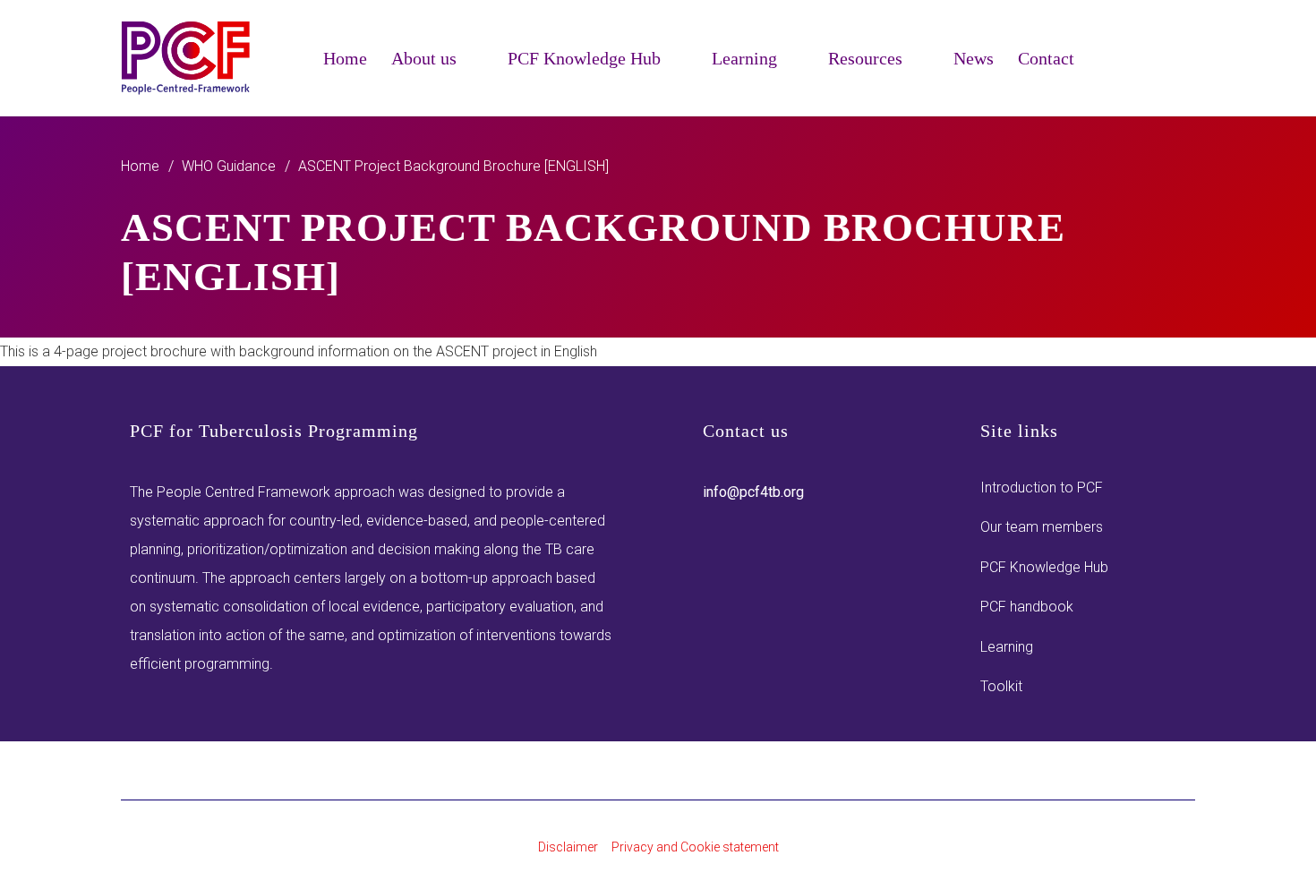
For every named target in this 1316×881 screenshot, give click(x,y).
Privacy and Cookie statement (695, 847)
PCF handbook (1026, 606)
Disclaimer (568, 847)
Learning (1006, 646)
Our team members (1041, 526)
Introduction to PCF (1041, 487)
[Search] (1184, 74)
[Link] (186, 58)
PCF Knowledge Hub (1044, 567)
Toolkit (1001, 686)
